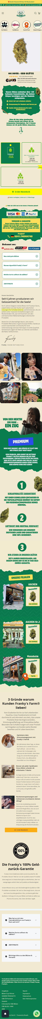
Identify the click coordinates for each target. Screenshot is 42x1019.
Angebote (5, 991)
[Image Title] (4, 24)
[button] (35, 13)
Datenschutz (27, 996)
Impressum (26, 993)
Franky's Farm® (10, 1015)
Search (25, 991)
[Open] (5, 1013)
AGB (3, 1009)
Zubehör (4, 1001)
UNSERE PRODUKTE (9, 996)
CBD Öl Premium (7, 998)
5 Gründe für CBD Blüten (10, 1004)
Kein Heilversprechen (29, 998)
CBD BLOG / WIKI (7, 1006)
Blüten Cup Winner (8, 993)
